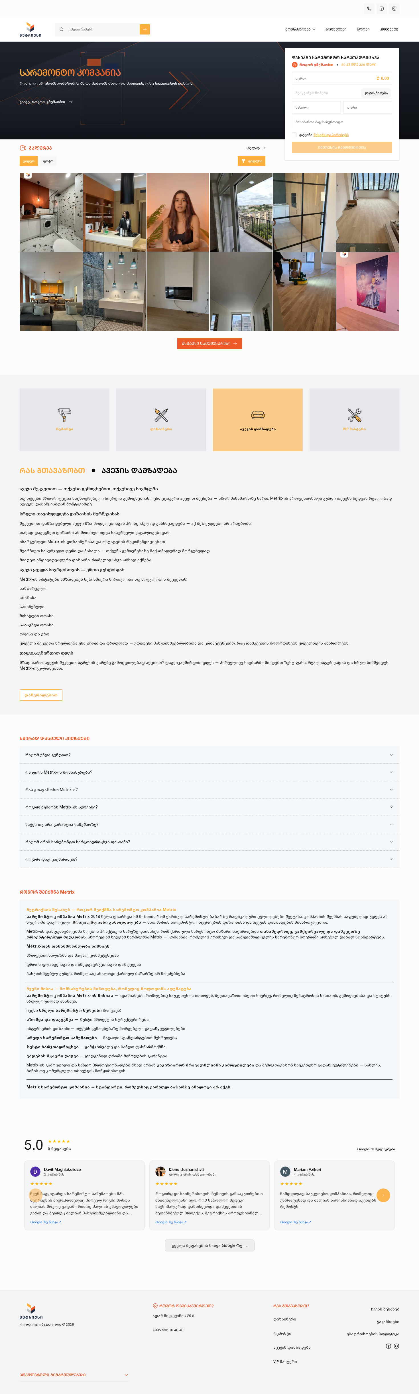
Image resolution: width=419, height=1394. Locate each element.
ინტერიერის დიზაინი (48, 1028)
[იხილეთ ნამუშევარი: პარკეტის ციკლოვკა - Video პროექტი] (304, 291)
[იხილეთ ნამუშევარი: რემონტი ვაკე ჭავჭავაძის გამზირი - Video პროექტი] (367, 212)
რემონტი (282, 1333)
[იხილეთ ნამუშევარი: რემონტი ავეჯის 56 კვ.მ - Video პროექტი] (241, 212)
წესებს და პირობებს (331, 135)
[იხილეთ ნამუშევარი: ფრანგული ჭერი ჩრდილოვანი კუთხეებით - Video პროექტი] (241, 291)
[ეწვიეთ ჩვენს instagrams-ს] (394, 8)
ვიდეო (28, 161)
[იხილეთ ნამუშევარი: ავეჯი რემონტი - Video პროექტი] (51, 291)
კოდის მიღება (376, 93)
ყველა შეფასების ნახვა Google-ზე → (209, 1245)
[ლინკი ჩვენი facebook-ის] (388, 1346)
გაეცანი (305, 135)
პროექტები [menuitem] (336, 29)
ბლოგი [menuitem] (363, 29)
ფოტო (48, 161)
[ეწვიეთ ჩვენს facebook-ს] (382, 8)
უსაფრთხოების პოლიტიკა (373, 1334)
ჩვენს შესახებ (385, 1309)
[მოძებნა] (145, 29)
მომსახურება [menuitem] (297, 29)
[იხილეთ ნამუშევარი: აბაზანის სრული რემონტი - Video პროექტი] (114, 291)
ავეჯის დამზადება (292, 1347)
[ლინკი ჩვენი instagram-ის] (396, 1346)
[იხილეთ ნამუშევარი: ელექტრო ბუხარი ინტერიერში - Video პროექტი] (178, 291)
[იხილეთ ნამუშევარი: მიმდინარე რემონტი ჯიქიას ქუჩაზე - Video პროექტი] (51, 212)
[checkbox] (294, 135)
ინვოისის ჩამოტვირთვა (342, 147)
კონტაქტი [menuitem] (389, 29)
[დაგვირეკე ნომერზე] (369, 8)
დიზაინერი (284, 1319)
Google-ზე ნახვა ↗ (46, 1222)
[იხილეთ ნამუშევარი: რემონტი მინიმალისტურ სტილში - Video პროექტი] (304, 212)
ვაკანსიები (388, 1321)
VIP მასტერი (285, 1361)
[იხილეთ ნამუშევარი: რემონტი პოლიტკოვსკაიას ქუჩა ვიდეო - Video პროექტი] (114, 212)
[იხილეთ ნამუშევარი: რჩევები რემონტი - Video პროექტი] (178, 212)
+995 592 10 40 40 (167, 1330)
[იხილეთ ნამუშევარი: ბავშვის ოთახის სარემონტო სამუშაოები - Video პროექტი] (367, 291)
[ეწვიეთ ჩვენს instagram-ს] (396, 1346)
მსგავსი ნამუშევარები (206, 343)
